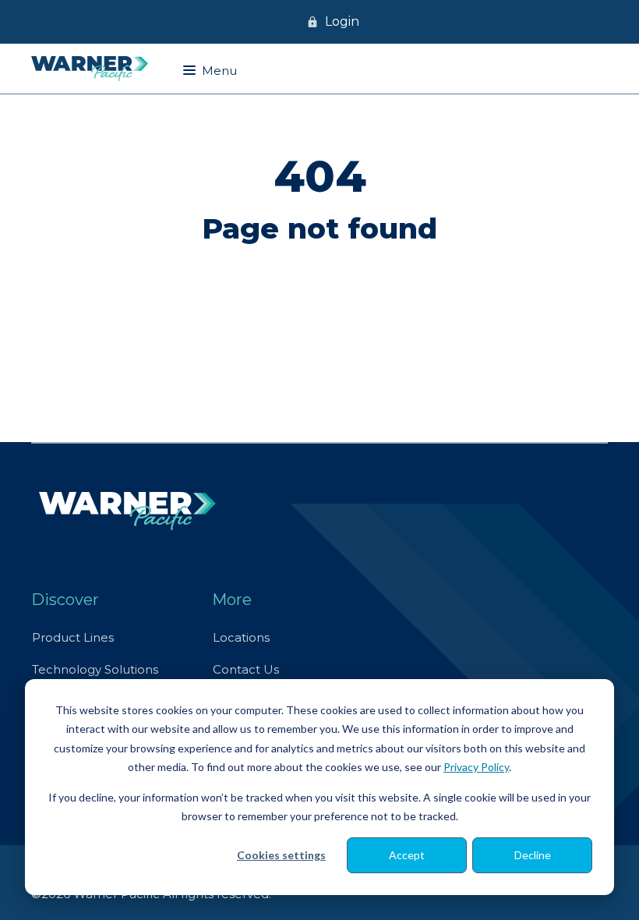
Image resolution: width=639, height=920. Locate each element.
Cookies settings (281, 855)
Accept (407, 855)
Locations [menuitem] (241, 637)
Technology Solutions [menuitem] (95, 669)
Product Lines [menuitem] (73, 637)
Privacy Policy (476, 766)
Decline (532, 855)
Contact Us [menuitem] (246, 669)
